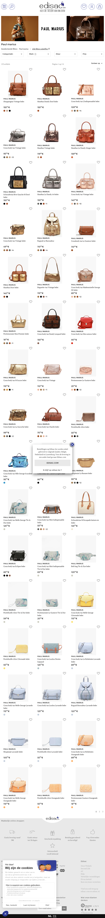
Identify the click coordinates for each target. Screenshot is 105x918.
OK (64, 908)
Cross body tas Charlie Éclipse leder (51, 473)
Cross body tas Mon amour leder (83, 334)
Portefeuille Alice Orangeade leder (50, 798)
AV (82, 871)
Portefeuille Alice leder (80, 427)
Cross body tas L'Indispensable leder (85, 101)
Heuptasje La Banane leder (81, 473)
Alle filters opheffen (40, 49)
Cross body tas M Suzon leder (15, 380)
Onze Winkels (86, 866)
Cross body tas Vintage (46, 380)
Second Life (85, 868)
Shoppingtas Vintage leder (13, 101)
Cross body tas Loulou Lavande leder (51, 705)
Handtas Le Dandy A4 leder (48, 194)
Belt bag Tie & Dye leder (80, 566)
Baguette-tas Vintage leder (47, 287)
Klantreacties (88, 913)
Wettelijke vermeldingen (90, 876)
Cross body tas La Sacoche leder (16, 427)
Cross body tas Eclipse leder (14, 566)
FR (54, 916)
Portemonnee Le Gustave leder (83, 380)
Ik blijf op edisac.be (51, 470)
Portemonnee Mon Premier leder (16, 334)
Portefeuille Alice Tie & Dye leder (16, 612)
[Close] (72, 444)
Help (83, 874)
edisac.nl (95, 891)
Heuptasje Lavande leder (13, 752)
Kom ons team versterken (91, 882)
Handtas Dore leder (11, 287)
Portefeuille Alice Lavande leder (49, 752)
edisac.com (85, 891)
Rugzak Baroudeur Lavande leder (84, 705)
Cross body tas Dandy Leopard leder (51, 334)
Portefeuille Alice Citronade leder (16, 659)
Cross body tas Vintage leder (14, 148)
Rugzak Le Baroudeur (45, 241)
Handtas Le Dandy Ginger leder (83, 148)
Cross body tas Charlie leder (48, 427)
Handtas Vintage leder (46, 148)
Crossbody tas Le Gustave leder (83, 241)
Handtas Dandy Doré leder (47, 101)
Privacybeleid (86, 879)
